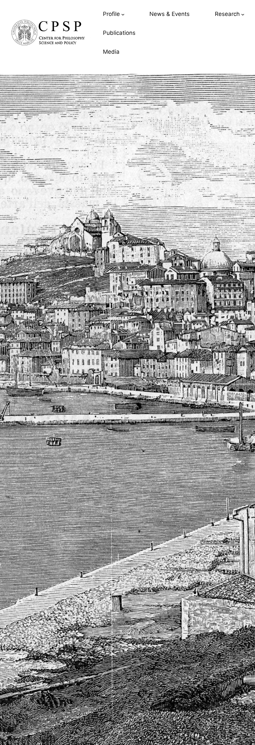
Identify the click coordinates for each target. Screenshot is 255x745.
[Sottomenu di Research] (242, 14)
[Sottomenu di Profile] (123, 14)
